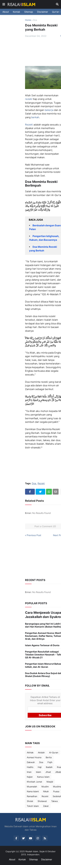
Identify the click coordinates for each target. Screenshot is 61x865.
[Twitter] (40, 492)
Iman (29, 772)
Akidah (41, 752)
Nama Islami (33, 791)
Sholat (30, 801)
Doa (35, 20)
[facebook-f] (16, 838)
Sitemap (28, 11)
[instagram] (38, 838)
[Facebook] (30, 492)
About (5, 11)
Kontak (16, 11)
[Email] (56, 492)
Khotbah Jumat (34, 781)
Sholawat (42, 801)
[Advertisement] (38, 52)
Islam (38, 772)
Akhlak (30, 752)
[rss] (45, 838)
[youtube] (30, 838)
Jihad (48, 772)
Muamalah (32, 786)
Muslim (45, 786)
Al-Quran (53, 752)
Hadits (30, 767)
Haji (39, 767)
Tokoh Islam (33, 806)
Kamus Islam (43, 777)
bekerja (48, 110)
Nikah (46, 791)
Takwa (54, 801)
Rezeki (29, 124)
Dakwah (31, 762)
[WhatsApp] (49, 492)
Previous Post (34, 535)
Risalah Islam (31, 851)
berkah (35, 117)
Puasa (56, 791)
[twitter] (23, 838)
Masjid (50, 781)
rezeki (28, 99)
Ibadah (49, 767)
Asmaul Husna (34, 757)
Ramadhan (32, 796)
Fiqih (49, 762)
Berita (49, 757)
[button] (3, 4)
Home (28, 20)
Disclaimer (42, 11)
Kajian (30, 777)
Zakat (46, 806)
